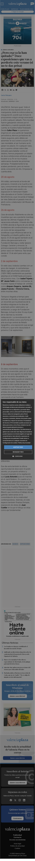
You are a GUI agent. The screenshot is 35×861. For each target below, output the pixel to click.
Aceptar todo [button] (18, 447)
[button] (17, 456)
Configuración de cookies (10, 443)
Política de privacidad (24, 443)
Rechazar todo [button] (18, 452)
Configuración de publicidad (11, 438)
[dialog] (17, 429)
